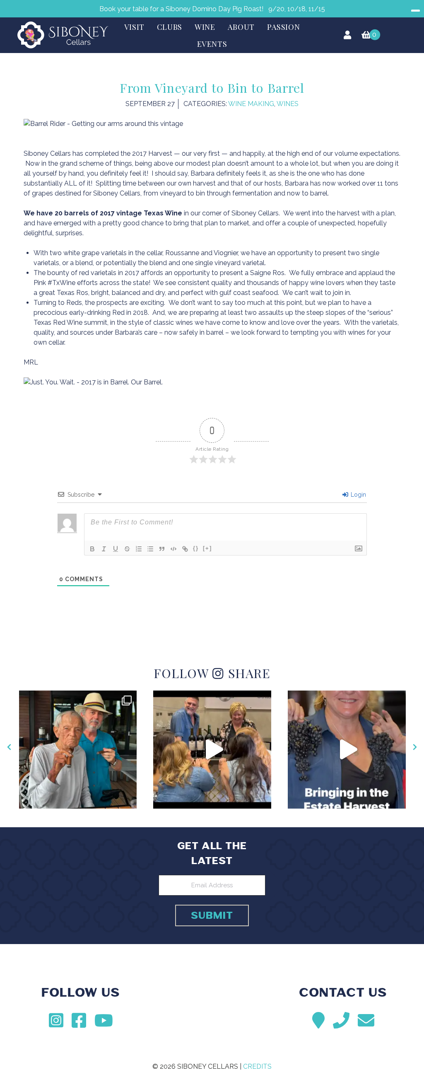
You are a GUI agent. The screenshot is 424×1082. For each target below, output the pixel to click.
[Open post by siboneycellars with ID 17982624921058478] (78, 750)
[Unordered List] (150, 549)
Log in (347, 34)
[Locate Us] (318, 1020)
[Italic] (104, 549)
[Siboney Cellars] (212, 1003)
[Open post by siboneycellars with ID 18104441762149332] (212, 750)
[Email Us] (366, 1020)
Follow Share (212, 672)
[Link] (185, 549)
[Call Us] (341, 1020)
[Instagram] (56, 1020)
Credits (257, 1066)
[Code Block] (173, 549)
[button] (9, 747)
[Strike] (127, 549)
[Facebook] (78, 1020)
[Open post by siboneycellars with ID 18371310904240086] (347, 750)
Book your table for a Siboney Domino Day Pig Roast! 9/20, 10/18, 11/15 (212, 9)
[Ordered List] (139, 549)
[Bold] (92, 549)
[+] (207, 548)
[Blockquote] (162, 549)
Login (357, 494)
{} (196, 548)
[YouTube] (103, 1020)
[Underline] (115, 549)
